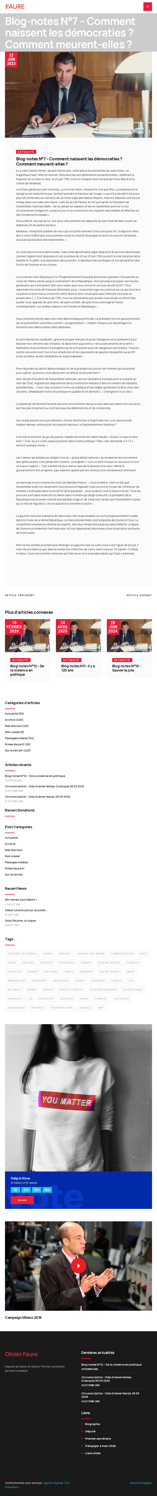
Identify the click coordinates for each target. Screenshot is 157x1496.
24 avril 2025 (62, 626)
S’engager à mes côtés (100, 1446)
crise (12, 962)
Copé (143, 953)
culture (28, 962)
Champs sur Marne (91, 953)
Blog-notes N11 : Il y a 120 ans (78, 668)
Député (90, 1431)
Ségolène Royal (62, 1008)
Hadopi (33, 971)
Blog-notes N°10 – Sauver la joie (126, 668)
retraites (46, 999)
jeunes (80, 980)
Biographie (92, 1424)
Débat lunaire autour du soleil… (26, 910)
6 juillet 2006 (12, 904)
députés (46, 962)
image (130, 971)
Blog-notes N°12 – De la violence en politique (27, 670)
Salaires (66, 999)
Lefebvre (98, 980)
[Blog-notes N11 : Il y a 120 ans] (78, 635)
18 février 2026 (14, 626)
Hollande (51, 971)
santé (84, 999)
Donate (22, 1200)
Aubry (48, 953)
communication (122, 953)
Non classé (12, 732)
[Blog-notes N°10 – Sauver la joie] (129, 635)
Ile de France (110, 971)
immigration (16, 980)
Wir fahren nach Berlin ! (21, 899)
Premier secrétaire (98, 1438)
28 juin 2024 (113, 626)
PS (31, 999)
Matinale (14, 990)
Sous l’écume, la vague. (20, 920)
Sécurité (38, 1008)
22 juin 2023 (11, 59)
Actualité (26, 152)
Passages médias (16, 738)
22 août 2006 (12, 915)
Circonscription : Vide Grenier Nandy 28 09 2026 (37, 796)
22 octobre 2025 (14, 791)
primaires (15, 999)
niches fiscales (71, 990)
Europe (86, 962)
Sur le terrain (14, 750)
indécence (39, 980)
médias (48, 990)
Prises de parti (14, 744)
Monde (32, 990)
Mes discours (13, 726)
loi (131, 980)
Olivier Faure (133, 990)
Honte (69, 971)
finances (133, 962)
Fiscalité (14, 971)
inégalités (61, 980)
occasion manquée (103, 990)
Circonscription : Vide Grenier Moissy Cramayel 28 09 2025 (44, 786)
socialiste (121, 999)
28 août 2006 (12, 925)
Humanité (86, 971)
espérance (66, 962)
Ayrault (65, 953)
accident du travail (22, 953)
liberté (117, 980)
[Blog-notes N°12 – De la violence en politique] (27, 635)
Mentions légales (141, 1483)
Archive (10, 720)
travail (85, 1008)
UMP (101, 1008)
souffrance (16, 1008)
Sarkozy (101, 999)
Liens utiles (93, 1453)
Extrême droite (109, 962)
